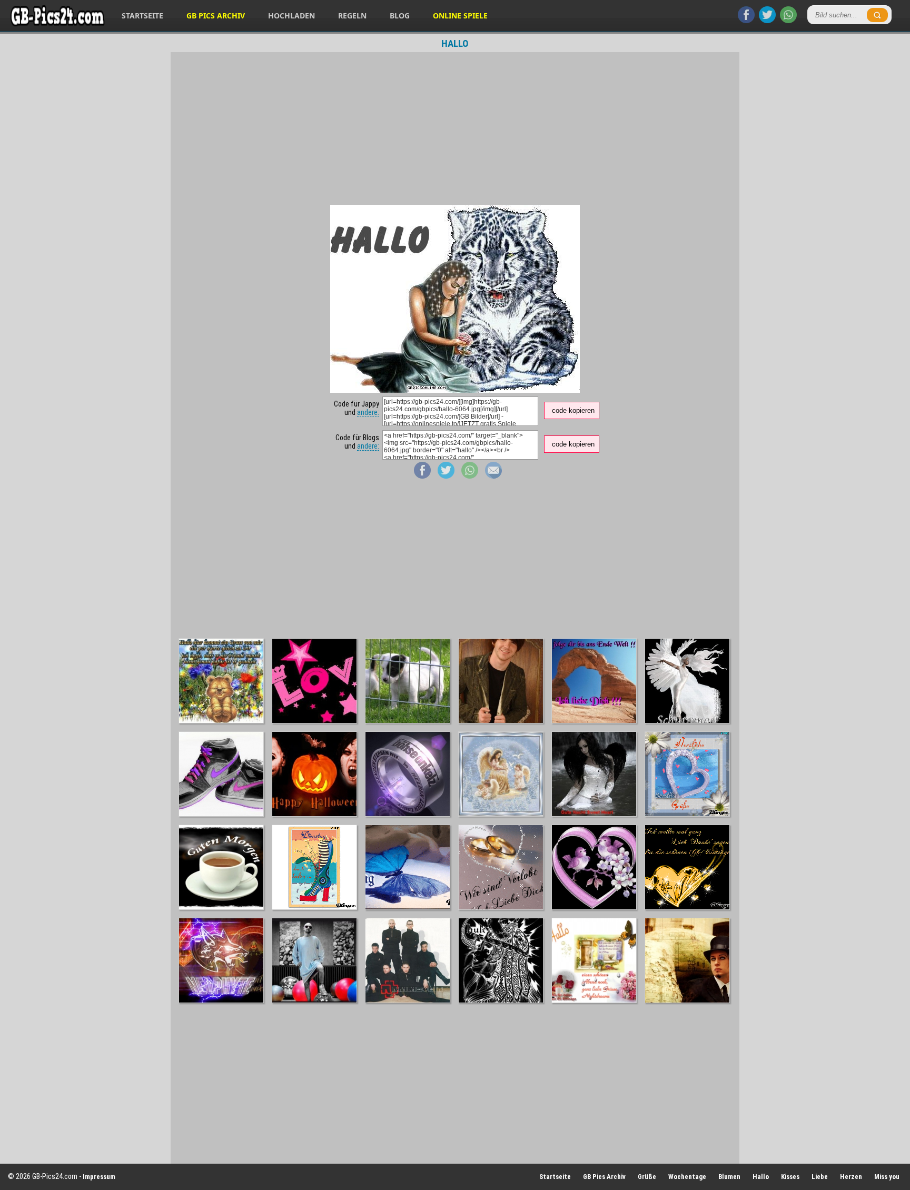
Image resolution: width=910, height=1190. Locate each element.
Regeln (352, 16)
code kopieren (573, 410)
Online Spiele (460, 16)
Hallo (761, 1177)
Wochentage (687, 1177)
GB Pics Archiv (215, 16)
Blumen (729, 1177)
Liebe (820, 1177)
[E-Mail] (493, 476)
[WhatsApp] (788, 20)
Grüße (647, 1177)
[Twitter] (767, 20)
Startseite (142, 16)
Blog (400, 16)
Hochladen (291, 16)
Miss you (886, 1177)
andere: (368, 412)
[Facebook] (746, 20)
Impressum (99, 1177)
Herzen (851, 1177)
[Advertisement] (455, 128)
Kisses (790, 1177)
